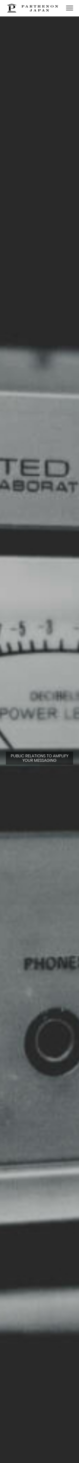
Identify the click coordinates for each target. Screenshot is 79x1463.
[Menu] (67, 8)
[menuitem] (67, 8)
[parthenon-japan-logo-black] (33, 8)
